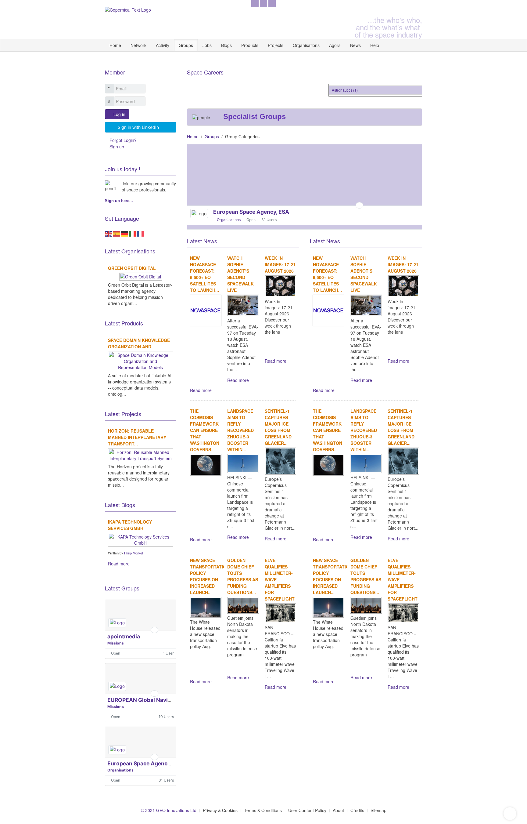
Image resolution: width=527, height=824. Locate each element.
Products (249, 45)
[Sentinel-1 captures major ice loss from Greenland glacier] (280, 460)
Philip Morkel (133, 552)
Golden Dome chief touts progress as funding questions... (242, 576)
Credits (357, 810)
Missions (115, 643)
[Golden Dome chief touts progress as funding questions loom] (243, 604)
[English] (109, 233)
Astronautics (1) (340, 90)
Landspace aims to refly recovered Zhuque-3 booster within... (240, 430)
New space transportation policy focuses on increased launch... (209, 576)
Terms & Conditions (263, 810)
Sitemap (378, 810)
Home (115, 45)
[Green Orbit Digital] (141, 276)
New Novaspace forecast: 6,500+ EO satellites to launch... (204, 274)
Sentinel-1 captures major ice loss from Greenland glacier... (278, 427)
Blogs (226, 45)
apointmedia (123, 636)
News (355, 45)
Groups (186, 45)
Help (374, 45)
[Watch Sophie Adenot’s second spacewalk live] (243, 305)
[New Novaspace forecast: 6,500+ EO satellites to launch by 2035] (205, 310)
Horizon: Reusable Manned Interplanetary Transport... (137, 437)
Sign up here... (119, 200)
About (338, 810)
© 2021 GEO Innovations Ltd (168, 810)
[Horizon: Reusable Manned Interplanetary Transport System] (140, 454)
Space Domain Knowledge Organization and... (139, 343)
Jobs (207, 45)
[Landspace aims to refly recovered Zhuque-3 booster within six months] (243, 463)
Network (138, 45)
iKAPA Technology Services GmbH (130, 525)
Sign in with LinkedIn (138, 127)
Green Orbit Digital (132, 268)
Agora (335, 45)
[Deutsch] (125, 233)
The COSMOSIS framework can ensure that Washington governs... (204, 430)
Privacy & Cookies (220, 810)
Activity (162, 45)
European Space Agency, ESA (145, 763)
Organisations (306, 45)
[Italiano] (133, 233)
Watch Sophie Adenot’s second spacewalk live (240, 274)
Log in (119, 114)
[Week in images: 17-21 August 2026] (280, 285)
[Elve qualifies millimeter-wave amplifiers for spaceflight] (280, 612)
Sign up (116, 146)
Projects (275, 45)
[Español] (117, 233)
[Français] (141, 233)
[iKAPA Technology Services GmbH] (140, 539)
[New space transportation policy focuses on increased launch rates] (205, 607)
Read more (201, 390)
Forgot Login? (123, 140)
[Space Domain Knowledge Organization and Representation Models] (140, 360)
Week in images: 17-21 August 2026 (280, 264)
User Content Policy (307, 810)
